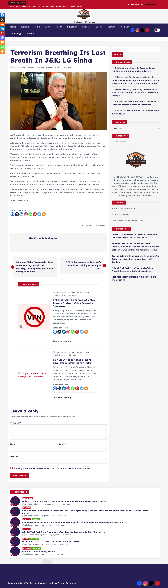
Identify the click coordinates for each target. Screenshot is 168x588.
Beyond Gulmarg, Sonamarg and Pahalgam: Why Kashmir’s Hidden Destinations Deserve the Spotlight (135, 92)
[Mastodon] (2, 37)
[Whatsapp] (30, 214)
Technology (15, 33)
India (37, 27)
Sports (99, 27)
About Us (31, 33)
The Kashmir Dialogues (23, 67)
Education (72, 27)
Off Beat (27, 519)
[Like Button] (12, 205)
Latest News (40, 67)
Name (13, 444)
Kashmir (25, 27)
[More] (44, 214)
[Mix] (2, 42)
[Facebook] (13, 214)
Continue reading (62, 341)
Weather (124, 27)
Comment (15, 423)
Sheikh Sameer (31, 516)
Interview (34, 538)
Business (86, 27)
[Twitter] (39, 214)
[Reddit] (2, 24)
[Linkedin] (21, 214)
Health (59, 27)
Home (13, 27)
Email (62, 444)
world (47, 27)
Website (14, 456)
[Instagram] (26, 214)
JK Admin (88, 226)
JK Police (101, 226)
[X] (17, 214)
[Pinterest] (35, 214)
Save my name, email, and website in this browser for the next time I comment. (52, 468)
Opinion (111, 27)
